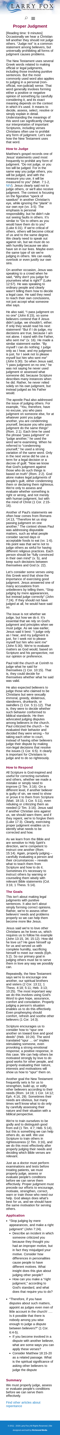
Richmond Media (39, 1430)
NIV (8, 185)
